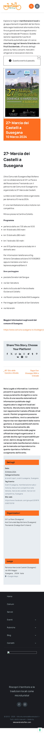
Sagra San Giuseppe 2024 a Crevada (32, 373)
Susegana (35, 478)
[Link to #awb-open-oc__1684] (37, 6)
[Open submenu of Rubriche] (35, 627)
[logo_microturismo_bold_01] (12, 3)
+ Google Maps (12, 576)
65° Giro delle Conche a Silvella (11, 371)
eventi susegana (23, 478)
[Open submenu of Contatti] (35, 643)
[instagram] (25, 704)
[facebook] (19, 704)
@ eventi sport (10, 478)
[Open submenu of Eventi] (35, 620)
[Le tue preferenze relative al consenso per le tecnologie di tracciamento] (40, 730)
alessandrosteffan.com (22, 722)
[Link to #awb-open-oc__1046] (31, 6)
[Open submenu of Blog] (35, 635)
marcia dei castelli (19, 491)
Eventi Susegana (11, 485)
